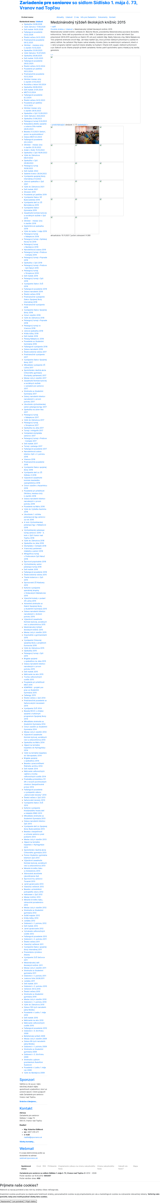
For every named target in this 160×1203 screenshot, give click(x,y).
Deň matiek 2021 (31, 189)
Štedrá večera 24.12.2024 (34, 66)
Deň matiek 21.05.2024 (33, 90)
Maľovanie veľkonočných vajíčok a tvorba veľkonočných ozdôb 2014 (35, 774)
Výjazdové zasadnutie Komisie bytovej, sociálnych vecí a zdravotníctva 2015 (35, 622)
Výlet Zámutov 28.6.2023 (34, 116)
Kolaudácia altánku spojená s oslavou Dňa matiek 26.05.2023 (35, 126)
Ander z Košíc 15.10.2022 (34, 150)
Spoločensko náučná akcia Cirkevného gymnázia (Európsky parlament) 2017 (35, 372)
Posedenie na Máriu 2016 (34, 506)
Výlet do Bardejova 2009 (34, 1073)
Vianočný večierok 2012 (34, 886)
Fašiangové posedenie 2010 (35, 1028)
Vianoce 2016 (29, 459)
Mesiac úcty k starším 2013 (35, 839)
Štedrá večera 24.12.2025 (34, 37)
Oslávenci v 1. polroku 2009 (35, 1046)
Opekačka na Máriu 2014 (34, 742)
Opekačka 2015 (30, 651)
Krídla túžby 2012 (31, 918)
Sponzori (27, 1080)
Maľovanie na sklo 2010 (33, 1020)
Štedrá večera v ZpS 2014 (34, 698)
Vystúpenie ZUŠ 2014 (33, 708)
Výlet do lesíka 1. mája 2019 (35, 231)
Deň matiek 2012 (31, 926)
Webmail (27, 1148)
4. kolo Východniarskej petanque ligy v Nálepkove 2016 (35, 525)
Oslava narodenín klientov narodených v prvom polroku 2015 (34, 666)
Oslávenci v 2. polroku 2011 (35, 939)
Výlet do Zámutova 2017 (34, 420)
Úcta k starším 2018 (32, 315)
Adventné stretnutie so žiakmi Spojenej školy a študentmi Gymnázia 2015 (35, 606)
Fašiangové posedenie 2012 (35, 936)
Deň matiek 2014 (31, 769)
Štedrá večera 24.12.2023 (34, 100)
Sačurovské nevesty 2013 (34, 800)
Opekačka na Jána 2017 (34, 428)
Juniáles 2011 (29, 981)
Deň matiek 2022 (31, 171)
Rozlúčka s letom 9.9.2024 (35, 84)
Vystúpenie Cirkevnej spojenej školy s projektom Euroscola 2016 (35, 643)
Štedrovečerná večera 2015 (35, 575)
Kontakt (26, 1108)
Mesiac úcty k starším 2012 (35, 907)
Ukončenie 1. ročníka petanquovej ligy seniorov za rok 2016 (34, 517)
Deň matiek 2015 (31, 672)
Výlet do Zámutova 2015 (34, 648)
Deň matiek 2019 (31, 276)
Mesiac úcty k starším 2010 (35, 999)
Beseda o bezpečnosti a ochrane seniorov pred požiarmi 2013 (34, 834)
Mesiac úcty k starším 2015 (35, 632)
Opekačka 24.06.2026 (33, 24)
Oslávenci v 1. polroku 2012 (35, 923)
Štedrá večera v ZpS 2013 (34, 797)
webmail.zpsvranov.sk (29, 1158)
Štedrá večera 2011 (32, 942)
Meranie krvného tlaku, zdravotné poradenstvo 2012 (33, 902)
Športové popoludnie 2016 (35, 561)
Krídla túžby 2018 (31, 333)
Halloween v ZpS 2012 (33, 894)
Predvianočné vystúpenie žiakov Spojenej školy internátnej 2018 (34, 299)
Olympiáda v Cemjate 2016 (35, 546)
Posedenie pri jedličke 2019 (35, 194)
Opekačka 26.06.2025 (33, 56)
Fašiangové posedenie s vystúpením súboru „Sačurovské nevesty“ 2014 (35, 792)
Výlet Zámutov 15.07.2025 (34, 53)
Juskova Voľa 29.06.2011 (34, 978)
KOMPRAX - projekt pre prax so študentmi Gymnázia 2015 (33, 690)
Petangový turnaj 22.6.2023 (35, 121)
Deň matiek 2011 (31, 983)
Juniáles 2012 (29, 921)
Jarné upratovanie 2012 (33, 928)
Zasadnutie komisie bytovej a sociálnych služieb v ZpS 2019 (35, 215)
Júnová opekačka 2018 (33, 331)
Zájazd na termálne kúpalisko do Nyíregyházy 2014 (34, 747)
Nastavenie (5, 1201)
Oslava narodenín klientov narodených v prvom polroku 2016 (34, 501)
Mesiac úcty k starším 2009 (35, 1039)
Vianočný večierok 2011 (33, 944)
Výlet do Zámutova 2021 (34, 187)
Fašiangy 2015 (30, 695)
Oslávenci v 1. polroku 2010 (35, 1002)
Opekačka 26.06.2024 (33, 87)
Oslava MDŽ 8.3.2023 (33, 137)
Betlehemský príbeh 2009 (34, 1036)
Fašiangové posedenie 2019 (35, 289)
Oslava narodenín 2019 (33, 291)
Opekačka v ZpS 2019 (33, 263)
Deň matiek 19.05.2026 (33, 29)
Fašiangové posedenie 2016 (35, 572)
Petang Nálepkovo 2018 (34, 339)
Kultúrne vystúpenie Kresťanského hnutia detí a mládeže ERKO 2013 (34, 810)
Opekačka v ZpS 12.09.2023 (35, 113)
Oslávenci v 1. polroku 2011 (35, 976)
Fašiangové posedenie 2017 (35, 449)
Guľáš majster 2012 (32, 915)
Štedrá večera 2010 (32, 991)
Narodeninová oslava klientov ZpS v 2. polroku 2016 (34, 454)
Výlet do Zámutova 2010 (34, 1004)
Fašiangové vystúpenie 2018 (35, 346)
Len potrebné (17, 1201)
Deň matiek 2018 (31, 336)
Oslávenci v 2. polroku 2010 (35, 986)
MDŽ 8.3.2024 (30, 92)
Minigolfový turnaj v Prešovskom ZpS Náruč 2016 (34, 556)
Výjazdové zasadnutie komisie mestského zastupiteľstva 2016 (33, 480)
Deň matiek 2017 (31, 443)
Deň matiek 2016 (31, 569)
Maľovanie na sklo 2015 (33, 674)
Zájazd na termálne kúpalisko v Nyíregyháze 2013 (34, 844)
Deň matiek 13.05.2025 (33, 58)
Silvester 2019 (30, 192)
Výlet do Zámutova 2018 (34, 318)
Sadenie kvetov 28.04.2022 (35, 173)
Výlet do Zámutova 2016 (34, 540)
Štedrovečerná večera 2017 (35, 352)
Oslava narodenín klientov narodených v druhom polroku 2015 (34, 614)
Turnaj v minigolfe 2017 (33, 430)
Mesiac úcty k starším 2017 (35, 378)
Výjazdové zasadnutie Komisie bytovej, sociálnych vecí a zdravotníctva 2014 (35, 737)
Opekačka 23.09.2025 (33, 50)
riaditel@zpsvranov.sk (33, 1137)
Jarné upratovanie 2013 (33, 884)
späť (53, 26)
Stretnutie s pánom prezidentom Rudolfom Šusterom (33, 1062)
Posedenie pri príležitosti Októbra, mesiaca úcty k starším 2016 (34, 493)
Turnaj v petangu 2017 (33, 446)
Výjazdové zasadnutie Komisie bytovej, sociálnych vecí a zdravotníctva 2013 (35, 863)
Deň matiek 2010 (31, 1018)
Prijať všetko (31, 1201)
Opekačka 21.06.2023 (33, 118)
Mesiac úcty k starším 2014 (35, 732)
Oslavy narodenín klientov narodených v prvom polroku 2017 (34, 399)
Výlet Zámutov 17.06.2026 (34, 27)
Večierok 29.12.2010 (32, 989)
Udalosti (39, 21)
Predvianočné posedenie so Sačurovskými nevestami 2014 (35, 703)
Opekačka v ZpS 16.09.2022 (35, 152)
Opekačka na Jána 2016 (34, 543)
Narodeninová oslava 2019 (35, 249)
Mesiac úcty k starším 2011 (35, 968)
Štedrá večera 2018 (32, 294)
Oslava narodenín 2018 (33, 349)
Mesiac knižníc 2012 (32, 897)
